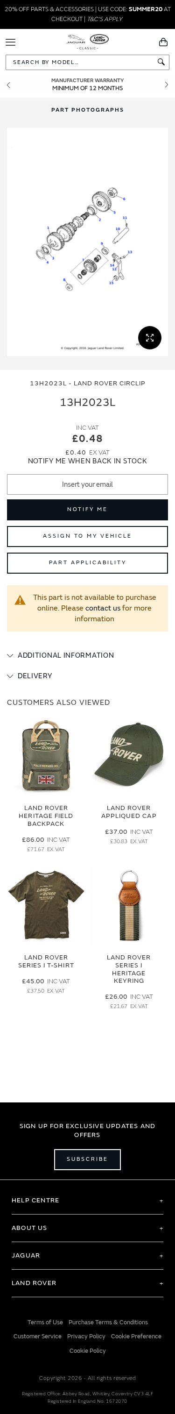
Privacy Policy (86, 1336)
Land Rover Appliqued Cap (129, 812)
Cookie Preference (136, 1336)
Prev (8, 85)
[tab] (87, 656)
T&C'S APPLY (104, 19)
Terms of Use (45, 1322)
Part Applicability (87, 562)
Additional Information (66, 655)
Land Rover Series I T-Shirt (46, 961)
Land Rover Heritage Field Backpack (46, 816)
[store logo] (87, 41)
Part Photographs (87, 110)
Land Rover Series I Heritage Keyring (129, 969)
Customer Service (38, 1336)
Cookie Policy (88, 1351)
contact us (102, 608)
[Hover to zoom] (87, 242)
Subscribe (87, 1159)
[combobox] (87, 62)
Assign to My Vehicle (87, 536)
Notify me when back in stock (87, 461)
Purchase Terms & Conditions (108, 1322)
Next (166, 85)
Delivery (35, 676)
